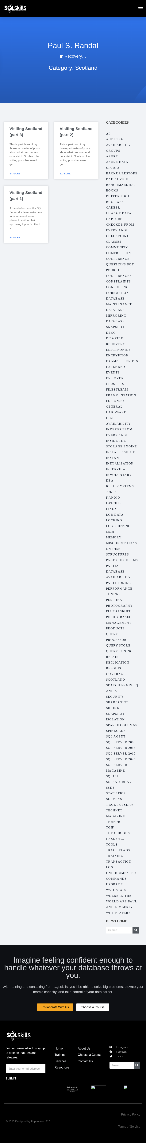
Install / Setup (120, 452)
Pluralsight (118, 611)
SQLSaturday (119, 782)
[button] (140, 8)
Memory (114, 537)
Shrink (113, 708)
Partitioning (118, 582)
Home (59, 1048)
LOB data (115, 514)
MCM (110, 531)
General (114, 406)
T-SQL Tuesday (120, 804)
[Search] (136, 930)
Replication (117, 662)
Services (60, 1061)
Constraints (118, 281)
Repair (112, 656)
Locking (114, 520)
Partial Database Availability (118, 571)
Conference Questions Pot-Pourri (120, 264)
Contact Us (85, 1061)
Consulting (117, 287)
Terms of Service (129, 1126)
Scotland (115, 679)
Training (115, 855)
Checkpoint (117, 236)
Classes (113, 241)
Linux (111, 509)
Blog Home (116, 921)
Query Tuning (119, 651)
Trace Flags (118, 850)
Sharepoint (117, 702)
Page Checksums (122, 560)
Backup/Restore (122, 173)
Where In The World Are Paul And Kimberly (121, 901)
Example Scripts (122, 361)
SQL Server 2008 (121, 742)
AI (108, 133)
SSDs (110, 787)
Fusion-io (115, 400)
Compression (118, 253)
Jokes (111, 491)
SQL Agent (116, 736)
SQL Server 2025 (121, 759)
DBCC (111, 332)
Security (115, 696)
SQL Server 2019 (121, 753)
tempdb (113, 821)
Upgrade (114, 884)
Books (112, 190)
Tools (112, 844)
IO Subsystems (120, 486)
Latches (114, 503)
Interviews (117, 469)
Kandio (113, 497)
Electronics (118, 349)
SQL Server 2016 (121, 747)
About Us (84, 1048)
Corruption (117, 292)
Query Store (118, 645)
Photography (119, 605)
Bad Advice (117, 179)
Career (113, 207)
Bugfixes (115, 201)
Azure (112, 156)
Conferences (119, 275)
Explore (15, 173)
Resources (62, 1067)
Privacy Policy (130, 1114)
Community (117, 247)
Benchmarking (120, 184)
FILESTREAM (117, 389)
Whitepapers (118, 912)
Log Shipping (118, 526)
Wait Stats (116, 890)
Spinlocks (116, 730)
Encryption (117, 355)
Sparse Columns (121, 725)
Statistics (116, 793)
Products (115, 628)
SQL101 (112, 776)
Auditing (115, 139)
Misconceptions (121, 543)
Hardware (116, 412)
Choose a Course (90, 1054)
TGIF (110, 827)
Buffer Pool (118, 196)
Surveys (114, 799)
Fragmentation (121, 395)
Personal (115, 600)
